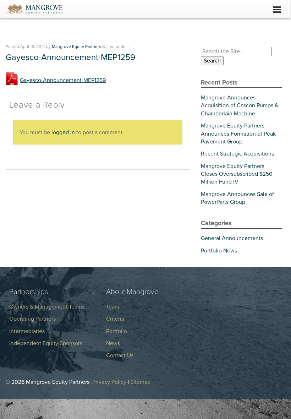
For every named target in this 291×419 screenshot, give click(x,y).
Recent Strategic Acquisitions (237, 153)
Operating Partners (32, 318)
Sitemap (140, 382)
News (113, 343)
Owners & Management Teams (46, 306)
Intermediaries (27, 331)
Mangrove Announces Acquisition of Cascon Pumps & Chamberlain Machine (239, 105)
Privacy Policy (109, 382)
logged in (63, 132)
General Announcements (232, 238)
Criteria (115, 318)
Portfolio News (219, 250)
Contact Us (119, 355)
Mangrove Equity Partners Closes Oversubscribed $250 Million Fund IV (237, 174)
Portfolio (116, 331)
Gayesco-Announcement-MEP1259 (63, 80)
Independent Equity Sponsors (45, 343)
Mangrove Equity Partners (76, 46)
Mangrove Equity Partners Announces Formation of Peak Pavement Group (238, 133)
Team (112, 306)
